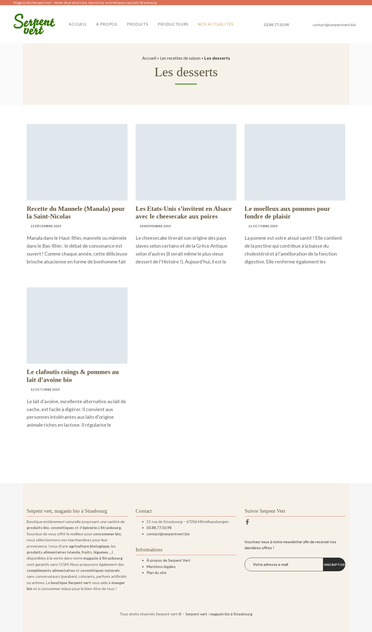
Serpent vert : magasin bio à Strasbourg (218, 614)
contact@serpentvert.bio (334, 24)
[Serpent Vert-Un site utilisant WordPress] (34, 24)
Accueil (149, 57)
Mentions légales (161, 566)
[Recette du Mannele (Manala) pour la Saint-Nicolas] (77, 162)
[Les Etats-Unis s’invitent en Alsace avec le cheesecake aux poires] (186, 162)
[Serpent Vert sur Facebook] (247, 522)
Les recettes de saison (180, 57)
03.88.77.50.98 (276, 24)
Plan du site (156, 572)
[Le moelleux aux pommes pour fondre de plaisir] (295, 162)
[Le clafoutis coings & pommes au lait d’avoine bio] (77, 325)
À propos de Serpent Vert (168, 560)
